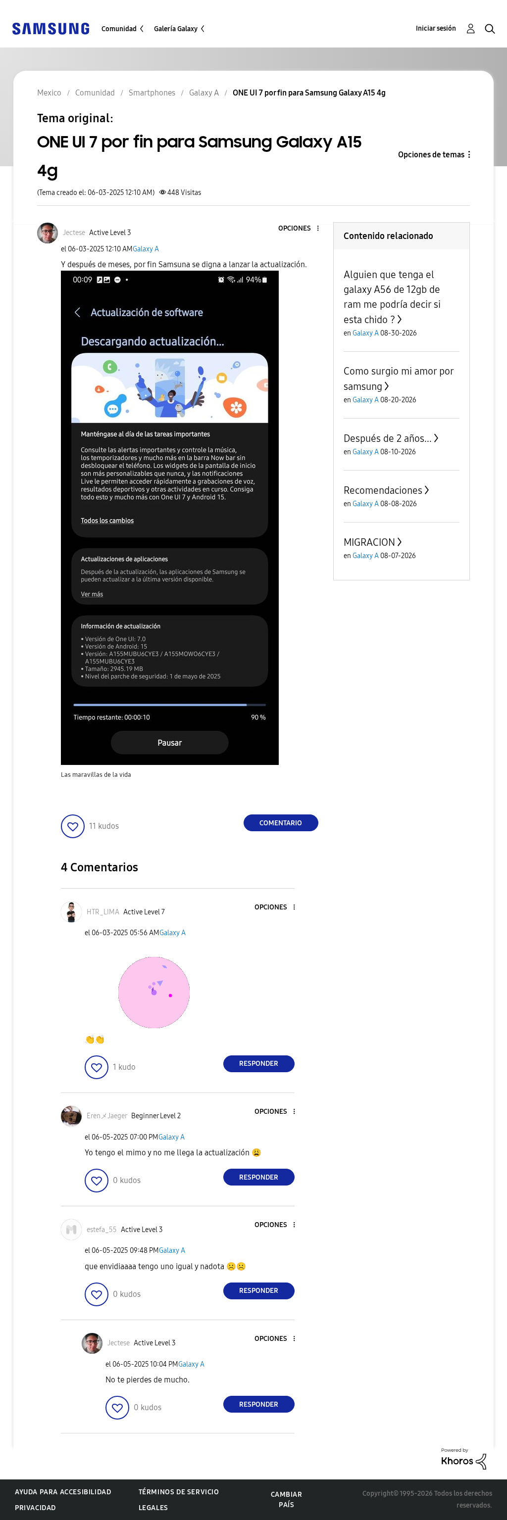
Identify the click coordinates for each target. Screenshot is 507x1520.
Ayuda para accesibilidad (63, 1492)
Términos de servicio (179, 1492)
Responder (258, 1063)
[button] (301, 229)
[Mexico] (50, 28)
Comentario (280, 823)
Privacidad (35, 1508)
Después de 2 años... (388, 438)
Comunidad (119, 29)
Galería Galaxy (176, 29)
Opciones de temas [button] (431, 154)
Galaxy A (146, 249)
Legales (153, 1508)
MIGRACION (369, 542)
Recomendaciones (383, 490)
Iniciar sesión (436, 28)
